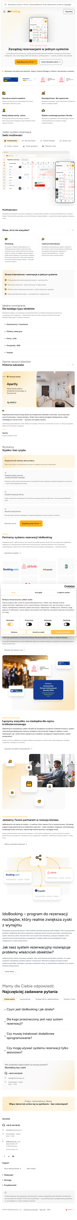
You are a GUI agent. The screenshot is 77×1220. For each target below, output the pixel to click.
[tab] (10, 140)
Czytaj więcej (10, 972)
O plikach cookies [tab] (63, 592)
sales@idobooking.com (16, 1078)
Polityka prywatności (31, 1210)
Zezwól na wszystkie (63, 632)
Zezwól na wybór (39, 632)
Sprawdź (67, 4)
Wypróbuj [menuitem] (69, 11)
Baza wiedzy (31, 1169)
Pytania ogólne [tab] (9, 999)
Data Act (43, 1210)
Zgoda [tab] (13, 592)
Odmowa (14, 632)
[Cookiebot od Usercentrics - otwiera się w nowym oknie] (66, 586)
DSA (48, 1210)
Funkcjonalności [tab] (25, 999)
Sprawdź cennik (10, 523)
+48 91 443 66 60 (15, 1073)
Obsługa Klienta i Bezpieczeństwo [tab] (47, 999)
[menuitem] (69, 1209)
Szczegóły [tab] (38, 592)
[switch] (29, 624)
